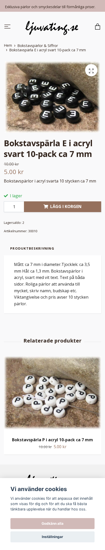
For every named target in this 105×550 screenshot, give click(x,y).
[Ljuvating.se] (51, 27)
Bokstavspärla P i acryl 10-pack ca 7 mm (52, 440)
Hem (8, 45)
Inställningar (52, 537)
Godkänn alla (52, 523)
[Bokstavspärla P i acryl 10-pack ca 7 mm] (52, 394)
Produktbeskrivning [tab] (32, 248)
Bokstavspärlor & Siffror (37, 45)
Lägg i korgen (66, 206)
